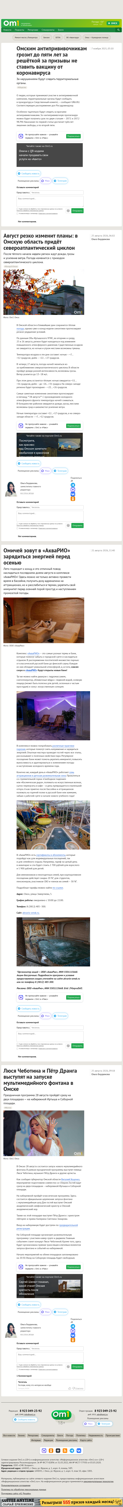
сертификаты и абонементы (50, 855)
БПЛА (58, 37)
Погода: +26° (98, 22)
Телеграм (62, 180)
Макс (47, 180)
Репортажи (33, 29)
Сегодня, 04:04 (23, 1388)
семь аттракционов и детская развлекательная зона (45, 774)
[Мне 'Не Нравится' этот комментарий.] (73, 1388)
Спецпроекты (48, 29)
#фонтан (8, 1108)
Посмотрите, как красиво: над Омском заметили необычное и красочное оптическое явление (34, 449)
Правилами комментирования (48, 213)
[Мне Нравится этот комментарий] (70, 1388)
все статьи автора (27, 493)
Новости (7, 29)
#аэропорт (9, 1436)
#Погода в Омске (11, 266)
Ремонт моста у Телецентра (26, 37)
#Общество (22, 87)
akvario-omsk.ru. (31, 912)
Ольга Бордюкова (100, 239)
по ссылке (57, 887)
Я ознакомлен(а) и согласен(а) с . (38, 213)
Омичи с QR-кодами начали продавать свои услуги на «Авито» (33, 155)
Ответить (79, 1388)
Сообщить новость (31, 173)
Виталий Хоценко (70, 1179)
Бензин (46, 37)
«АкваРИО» (33, 653)
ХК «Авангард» (72, 37)
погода (20, 328)
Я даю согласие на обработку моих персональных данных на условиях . (40, 210)
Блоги (61, 29)
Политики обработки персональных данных (30, 210)
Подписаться (73, 136)
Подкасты (19, 29)
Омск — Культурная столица (96, 37)
